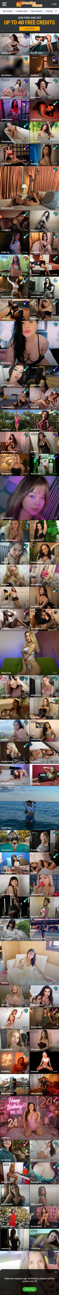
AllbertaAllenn (37, 1094)
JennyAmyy (6, 1160)
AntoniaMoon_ (7, 474)
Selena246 (5, 695)
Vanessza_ (35, 274)
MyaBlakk (35, 164)
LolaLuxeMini (36, 739)
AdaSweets (6, 97)
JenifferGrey (36, 119)
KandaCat (34, 75)
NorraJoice (35, 97)
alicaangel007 (36, 584)
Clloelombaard (37, 894)
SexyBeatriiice (7, 762)
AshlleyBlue (36, 717)
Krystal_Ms (35, 850)
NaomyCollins (36, 1027)
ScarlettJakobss (8, 385)
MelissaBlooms (7, 784)
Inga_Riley (5, 917)
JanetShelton (6, 1027)
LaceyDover (6, 429)
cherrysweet (6, 850)
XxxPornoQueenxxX (9, 452)
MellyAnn (5, 584)
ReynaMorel (6, 164)
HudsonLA (5, 1249)
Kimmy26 (34, 1072)
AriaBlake (35, 319)
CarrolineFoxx (7, 297)
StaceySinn (5, 274)
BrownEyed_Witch (38, 939)
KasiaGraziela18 (7, 407)
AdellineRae (6, 363)
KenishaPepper (7, 1226)
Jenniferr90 (36, 385)
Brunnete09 (6, 939)
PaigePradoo (6, 828)
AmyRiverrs (36, 230)
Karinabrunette (37, 629)
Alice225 (4, 562)
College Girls (21, 11)
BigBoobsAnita (37, 1005)
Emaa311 (34, 452)
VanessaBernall (37, 297)
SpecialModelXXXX (9, 540)
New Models (36, 11)
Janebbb (4, 983)
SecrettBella (36, 1182)
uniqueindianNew (8, 872)
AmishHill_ (35, 407)
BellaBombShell (37, 562)
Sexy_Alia (35, 917)
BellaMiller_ (6, 1072)
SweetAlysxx (6, 75)
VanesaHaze (36, 252)
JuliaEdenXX (6, 53)
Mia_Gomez (36, 474)
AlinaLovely (6, 673)
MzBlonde (5, 1182)
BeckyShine (36, 429)
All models (7, 11)
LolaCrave (5, 319)
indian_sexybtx (37, 1204)
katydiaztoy (35, 784)
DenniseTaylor (37, 53)
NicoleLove (36, 762)
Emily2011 (5, 739)
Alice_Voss (35, 142)
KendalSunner (36, 607)
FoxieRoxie (35, 1249)
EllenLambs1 (36, 1049)
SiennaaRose (36, 540)
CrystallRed (6, 230)
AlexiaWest (5, 629)
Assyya (34, 872)
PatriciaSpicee (7, 142)
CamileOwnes (7, 119)
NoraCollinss (36, 1226)
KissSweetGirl (7, 1204)
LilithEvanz (5, 1138)
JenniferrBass (7, 518)
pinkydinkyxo (36, 695)
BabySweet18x (7, 1094)
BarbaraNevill (6, 1049)
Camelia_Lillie (6, 894)
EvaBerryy (5, 252)
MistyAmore (36, 1160)
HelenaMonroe (7, 208)
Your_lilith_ (5, 717)
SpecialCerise (7, 607)
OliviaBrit (4, 1005)
